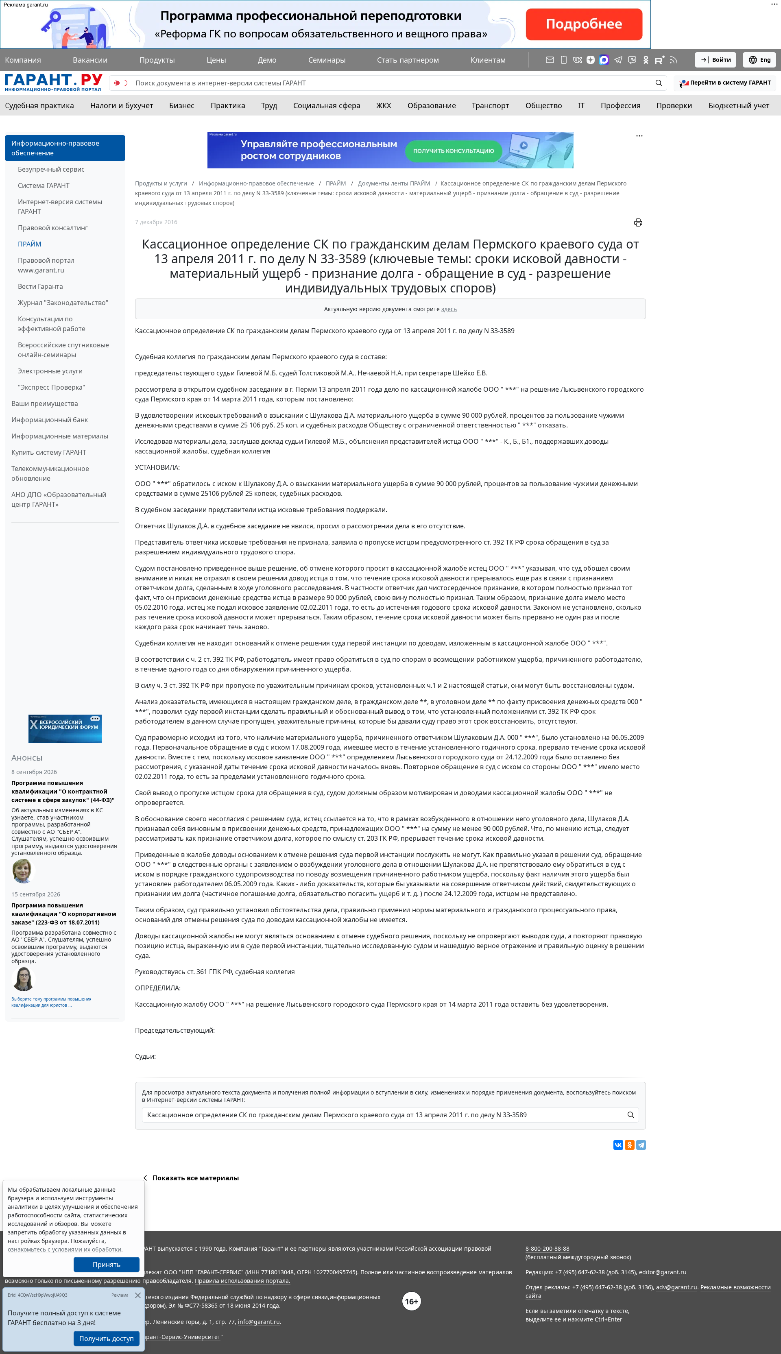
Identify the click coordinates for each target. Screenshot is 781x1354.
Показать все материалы (196, 1177)
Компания (23, 60)
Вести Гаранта (40, 286)
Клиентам (488, 60)
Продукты (157, 60)
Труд (269, 105)
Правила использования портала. (242, 1280)
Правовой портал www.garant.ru (46, 265)
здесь (449, 309)
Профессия (621, 105)
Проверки (674, 105)
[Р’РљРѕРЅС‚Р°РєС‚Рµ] (618, 1145)
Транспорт (490, 105)
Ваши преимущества (44, 403)
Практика (228, 105)
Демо (267, 60)
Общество (544, 105)
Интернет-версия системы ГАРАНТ (60, 206)
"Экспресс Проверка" (51, 387)
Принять (107, 1264)
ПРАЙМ (29, 244)
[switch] (120, 83)
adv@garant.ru (676, 1287)
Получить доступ (106, 1338)
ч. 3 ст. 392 (173, 685)
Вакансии (90, 60)
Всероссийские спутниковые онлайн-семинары (63, 349)
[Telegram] (641, 1145)
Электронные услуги (50, 370)
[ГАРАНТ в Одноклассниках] (646, 60)
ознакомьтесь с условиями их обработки (64, 1249)
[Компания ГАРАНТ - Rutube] (660, 60)
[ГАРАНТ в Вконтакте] (577, 60)
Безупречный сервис (51, 169)
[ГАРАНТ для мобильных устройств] (564, 60)
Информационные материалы (59, 436)
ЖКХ (383, 105)
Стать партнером (408, 60)
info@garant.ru (259, 1322)
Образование (432, 105)
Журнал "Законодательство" (63, 302)
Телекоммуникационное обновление (50, 473)
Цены (216, 60)
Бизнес (181, 105)
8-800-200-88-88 (547, 1248)
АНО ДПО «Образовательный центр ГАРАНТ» (58, 499)
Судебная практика (39, 105)
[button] (725, 83)
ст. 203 (368, 838)
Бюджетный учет (739, 105)
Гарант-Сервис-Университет (180, 1337)
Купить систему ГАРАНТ (48, 452)
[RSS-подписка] (673, 60)
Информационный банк (49, 419)
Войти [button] (721, 59)
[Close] (137, 1295)
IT (581, 105)
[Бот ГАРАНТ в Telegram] (632, 60)
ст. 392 (494, 542)
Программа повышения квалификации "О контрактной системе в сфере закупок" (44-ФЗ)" (63, 791)
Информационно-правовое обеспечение (55, 148)
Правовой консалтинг (53, 227)
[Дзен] (591, 60)
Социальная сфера (326, 105)
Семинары (327, 60)
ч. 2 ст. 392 (207, 659)
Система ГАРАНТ (44, 185)
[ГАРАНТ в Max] (604, 60)
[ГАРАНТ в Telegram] (618, 60)
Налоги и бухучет (121, 105)
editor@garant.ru (663, 1272)
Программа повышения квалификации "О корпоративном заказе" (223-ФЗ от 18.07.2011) (63, 913)
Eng (765, 59)
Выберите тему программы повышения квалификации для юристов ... (51, 1002)
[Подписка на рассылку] (550, 60)
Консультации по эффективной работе (51, 323)
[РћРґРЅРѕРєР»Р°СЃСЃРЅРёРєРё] (630, 1145)
